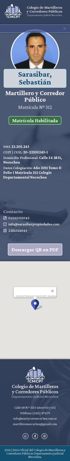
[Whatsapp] (25, 436)
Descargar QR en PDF (35, 249)
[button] (65, 28)
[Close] (52, 291)
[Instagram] (44, 436)
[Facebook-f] (35, 436)
